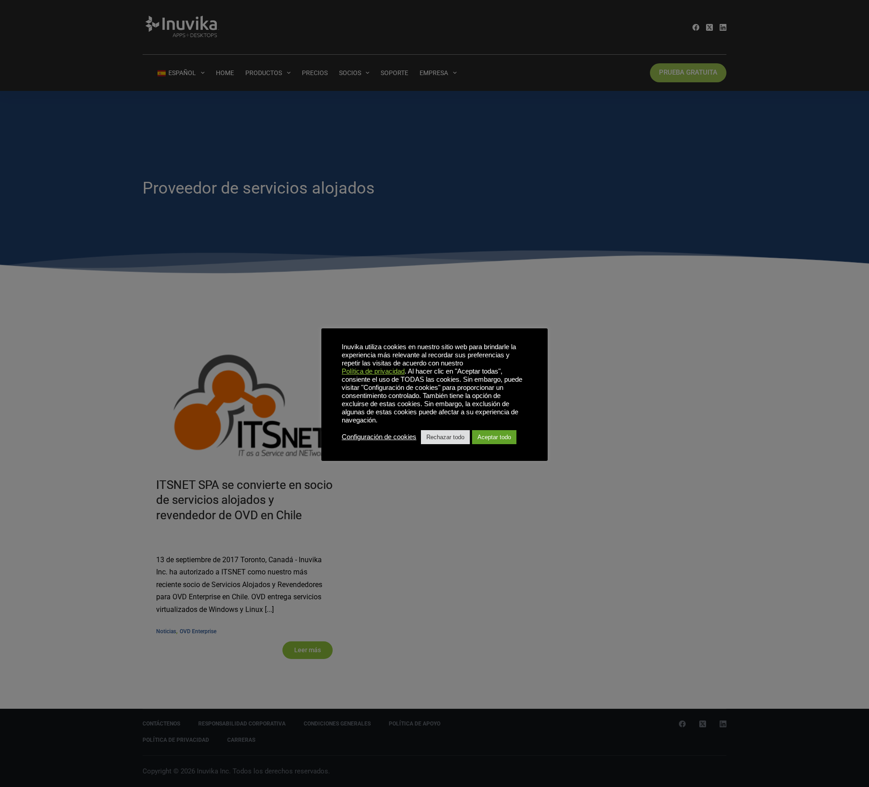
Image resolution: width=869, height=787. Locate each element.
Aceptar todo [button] (494, 437)
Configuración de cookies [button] (379, 437)
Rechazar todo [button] (445, 437)
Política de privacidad (373, 371)
